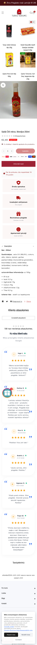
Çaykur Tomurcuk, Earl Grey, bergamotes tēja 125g (28, 76)
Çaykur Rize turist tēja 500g (9, 75)
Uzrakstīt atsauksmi (18, 318)
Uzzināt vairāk (9, 626)
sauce (28, 575)
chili (14, 575)
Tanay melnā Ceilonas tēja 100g (9, 46)
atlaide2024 (7, 575)
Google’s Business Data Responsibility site (18, 630)
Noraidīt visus (26, 634)
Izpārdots (25, 151)
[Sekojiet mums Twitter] (7, 301)
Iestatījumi (18, 639)
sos (33, 575)
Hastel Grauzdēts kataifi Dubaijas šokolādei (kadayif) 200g (28, 47)
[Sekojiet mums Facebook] (3, 301)
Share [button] (29, 301)
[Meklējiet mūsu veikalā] (31, 13)
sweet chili (18, 578)
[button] (32, 22)
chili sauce (21, 575)
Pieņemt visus (11, 634)
